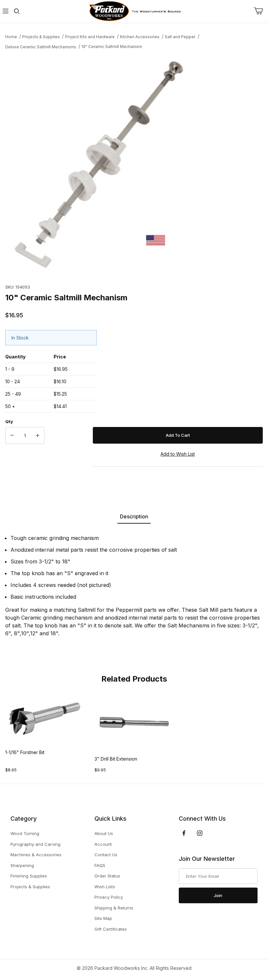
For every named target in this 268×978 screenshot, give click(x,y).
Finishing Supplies (28, 875)
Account (103, 844)
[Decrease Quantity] (12, 435)
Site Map (103, 918)
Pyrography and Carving (35, 844)
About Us (103, 833)
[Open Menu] (5, 11)
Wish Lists (104, 886)
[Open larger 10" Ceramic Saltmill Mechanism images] (134, 165)
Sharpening (22, 865)
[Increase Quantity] (37, 435)
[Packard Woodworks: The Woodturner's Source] (134, 11)
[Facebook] (184, 833)
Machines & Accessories (35, 854)
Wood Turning (24, 833)
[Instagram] (199, 833)
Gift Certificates (110, 929)
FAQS (99, 865)
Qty (9, 421)
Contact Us (105, 854)
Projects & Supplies (30, 886)
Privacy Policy (108, 897)
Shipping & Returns (113, 907)
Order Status (107, 875)
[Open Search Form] (16, 11)
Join (218, 895)
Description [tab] (134, 516)
